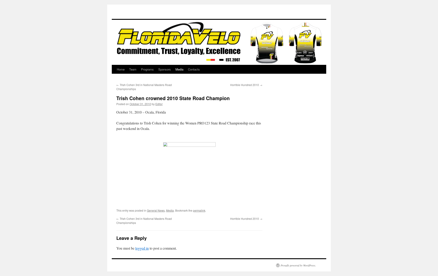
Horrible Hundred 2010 (246, 85)
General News (156, 210)
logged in (142, 248)
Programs (147, 69)
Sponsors (164, 69)
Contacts (194, 69)
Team (132, 69)
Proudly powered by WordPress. (298, 265)
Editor (159, 104)
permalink (199, 210)
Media (179, 69)
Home (121, 69)
